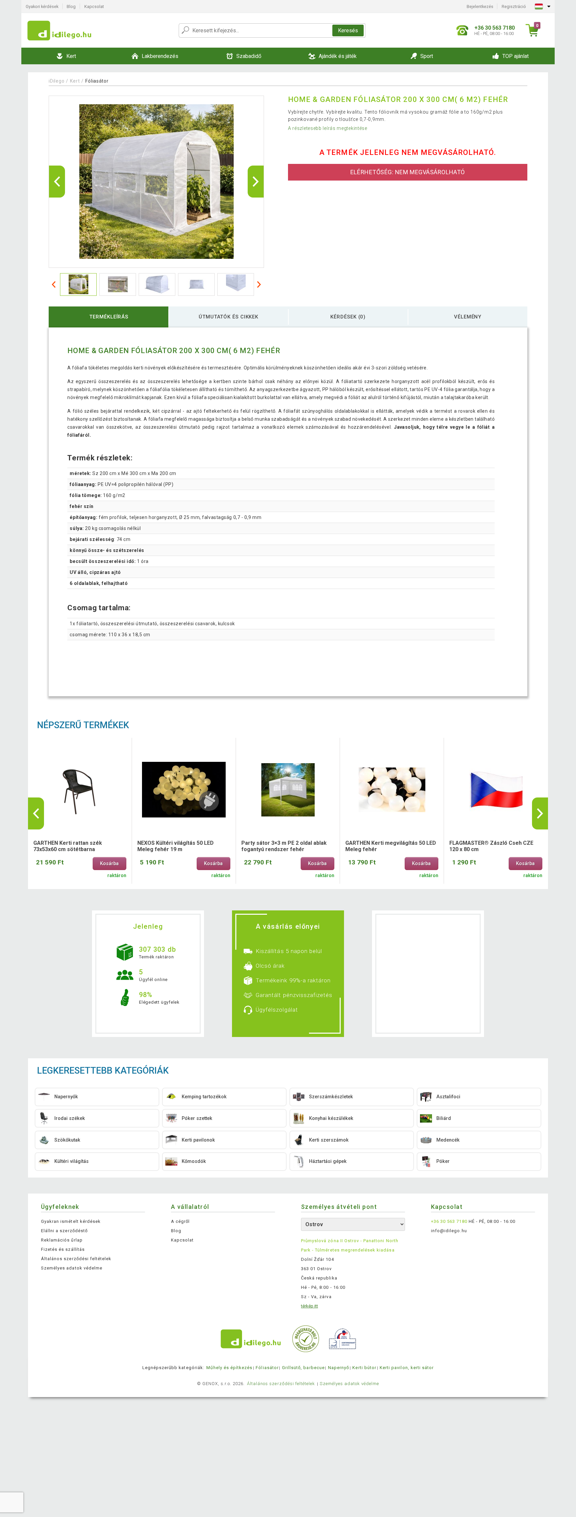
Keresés (348, 30)
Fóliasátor (96, 81)
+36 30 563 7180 (449, 1221)
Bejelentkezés (480, 6)
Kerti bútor (364, 1367)
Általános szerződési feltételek (76, 1258)
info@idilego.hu (449, 1230)
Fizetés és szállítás (63, 1249)
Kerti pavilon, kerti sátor (407, 1367)
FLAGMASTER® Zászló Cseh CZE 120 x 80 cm (491, 846)
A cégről (180, 1221)
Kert (75, 81)
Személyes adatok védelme (71, 1267)
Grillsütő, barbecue (303, 1367)
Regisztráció (514, 6)
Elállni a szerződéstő (64, 1230)
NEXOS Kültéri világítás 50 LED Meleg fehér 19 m (175, 846)
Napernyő (338, 1367)
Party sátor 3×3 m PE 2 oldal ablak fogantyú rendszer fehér (284, 846)
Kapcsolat (94, 6)
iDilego (56, 81)
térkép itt (309, 1305)
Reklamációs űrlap (62, 1240)
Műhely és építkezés (229, 1367)
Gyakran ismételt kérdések (71, 1221)
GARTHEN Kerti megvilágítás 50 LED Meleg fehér (390, 846)
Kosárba (109, 863)
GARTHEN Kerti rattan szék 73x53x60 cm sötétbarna (67, 846)
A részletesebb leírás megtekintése (327, 128)
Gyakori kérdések (42, 6)
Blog (71, 6)
